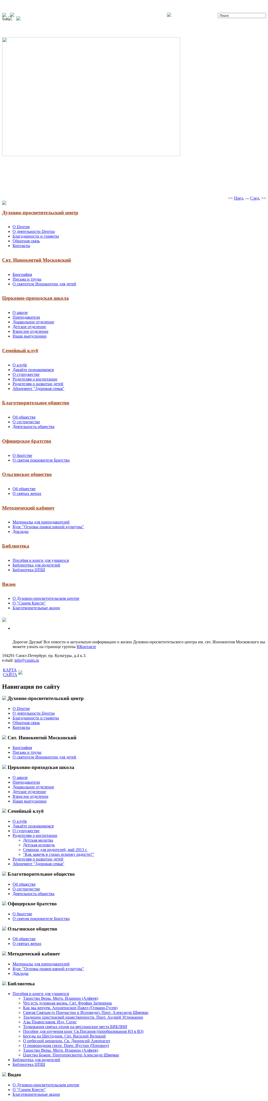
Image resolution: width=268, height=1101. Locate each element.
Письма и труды (27, 279)
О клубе (20, 365)
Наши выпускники (30, 336)
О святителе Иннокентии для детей (44, 284)
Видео (9, 584)
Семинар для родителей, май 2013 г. (55, 849)
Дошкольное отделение (33, 322)
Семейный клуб (20, 350)
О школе (20, 312)
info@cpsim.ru (26, 660)
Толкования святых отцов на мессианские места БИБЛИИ (75, 1026)
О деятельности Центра (34, 231)
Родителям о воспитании (35, 379)
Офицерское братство (26, 441)
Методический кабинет (28, 508)
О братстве (22, 455)
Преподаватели (26, 317)
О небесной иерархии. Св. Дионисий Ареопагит (66, 1041)
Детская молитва (38, 840)
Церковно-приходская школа (35, 298)
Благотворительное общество (35, 402)
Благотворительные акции (36, 608)
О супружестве (26, 374)
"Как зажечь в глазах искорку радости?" (58, 854)
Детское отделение (29, 326)
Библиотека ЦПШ (29, 570)
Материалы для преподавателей (41, 522)
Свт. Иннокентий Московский (36, 260)
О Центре (21, 227)
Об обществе (24, 417)
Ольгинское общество (27, 474)
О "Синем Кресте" (29, 603)
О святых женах (27, 493)
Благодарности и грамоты (36, 236)
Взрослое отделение (30, 331)
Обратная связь (26, 241)
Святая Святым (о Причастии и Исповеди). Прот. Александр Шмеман (85, 1012)
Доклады (21, 531)
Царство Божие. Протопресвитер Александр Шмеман (71, 1055)
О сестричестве (26, 422)
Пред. (239, 198)
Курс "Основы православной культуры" (48, 527)
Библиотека (15, 546)
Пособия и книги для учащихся (41, 560)
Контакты (21, 245)
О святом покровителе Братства (41, 460)
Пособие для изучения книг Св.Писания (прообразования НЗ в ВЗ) (83, 1031)
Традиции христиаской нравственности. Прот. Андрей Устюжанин (83, 1017)
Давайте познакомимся (33, 369)
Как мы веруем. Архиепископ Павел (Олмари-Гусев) (70, 1008)
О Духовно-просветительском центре (46, 598)
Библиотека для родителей (36, 565)
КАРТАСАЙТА (10, 672)
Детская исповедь (39, 845)
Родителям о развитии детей (38, 384)
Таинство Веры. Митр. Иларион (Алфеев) (60, 998)
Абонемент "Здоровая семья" (38, 388)
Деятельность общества (33, 426)
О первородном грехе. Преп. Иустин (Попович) (66, 1045)
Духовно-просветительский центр (40, 212)
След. (255, 198)
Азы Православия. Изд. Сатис (50, 1022)
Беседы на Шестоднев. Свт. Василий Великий (64, 1036)
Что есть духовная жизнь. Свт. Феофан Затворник (67, 1003)
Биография (22, 274)
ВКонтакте (86, 646)
